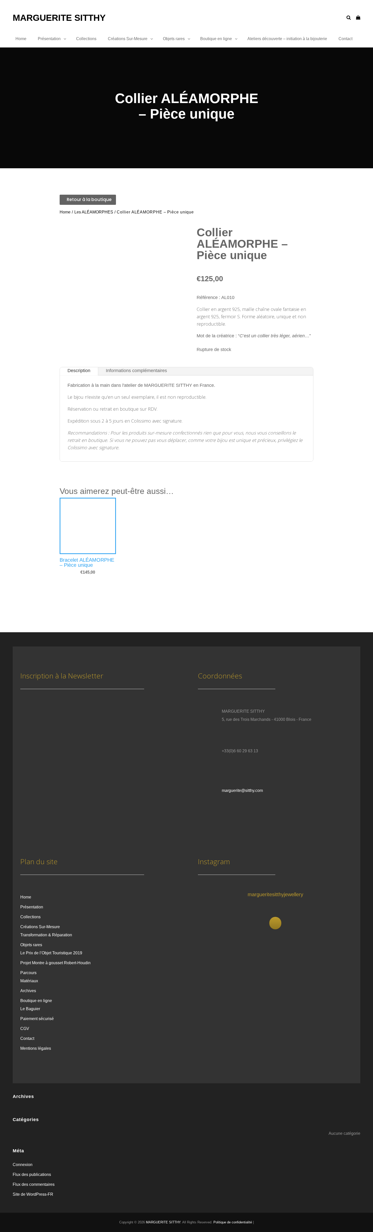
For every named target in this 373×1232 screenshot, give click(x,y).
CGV (24, 1028)
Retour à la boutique (89, 199)
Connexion (22, 1164)
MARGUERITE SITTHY (59, 18)
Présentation (49, 39)
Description (78, 370)
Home (20, 39)
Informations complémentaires (136, 370)
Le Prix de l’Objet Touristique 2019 (51, 953)
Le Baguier (30, 1009)
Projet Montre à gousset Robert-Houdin (55, 963)
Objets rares (174, 39)
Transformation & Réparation (46, 935)
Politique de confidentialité (232, 1222)
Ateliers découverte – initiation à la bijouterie (287, 39)
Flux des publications (32, 1174)
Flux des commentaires (34, 1184)
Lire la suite (77, 559)
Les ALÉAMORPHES (93, 212)
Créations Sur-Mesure (127, 39)
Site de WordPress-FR (33, 1194)
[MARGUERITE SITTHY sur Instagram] (275, 923)
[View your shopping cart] (358, 17)
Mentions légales (35, 1048)
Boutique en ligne (216, 39)
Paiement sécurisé (37, 1019)
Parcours (28, 973)
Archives (28, 991)
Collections (86, 39)
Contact (345, 39)
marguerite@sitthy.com (242, 790)
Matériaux (29, 981)
